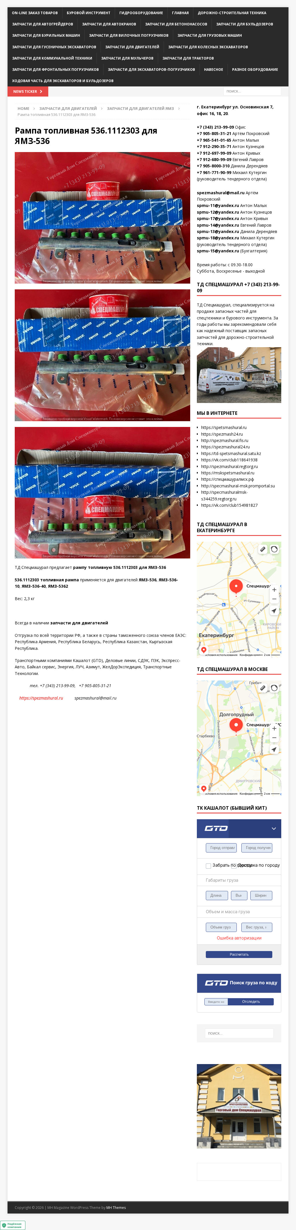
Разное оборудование (255, 69)
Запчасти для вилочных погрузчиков (129, 35)
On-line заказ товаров (35, 12)
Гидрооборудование (141, 12)
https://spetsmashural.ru (224, 427)
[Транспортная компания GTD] (204, 823)
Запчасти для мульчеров (127, 58)
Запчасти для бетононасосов (176, 24)
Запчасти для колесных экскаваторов (208, 47)
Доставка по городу (247, 865)
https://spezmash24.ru (222, 434)
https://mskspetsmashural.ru (227, 473)
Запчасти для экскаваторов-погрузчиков (151, 69)
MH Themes (116, 1207)
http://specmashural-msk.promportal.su (238, 486)
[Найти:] (252, 91)
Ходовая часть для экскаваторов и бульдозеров (63, 80)
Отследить (251, 1002)
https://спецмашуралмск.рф (227, 479)
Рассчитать (239, 954)
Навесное (213, 69)
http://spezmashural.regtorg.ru (229, 466)
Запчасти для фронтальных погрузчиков (55, 69)
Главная (180, 12)
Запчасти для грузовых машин (209, 35)
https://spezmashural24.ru (225, 447)
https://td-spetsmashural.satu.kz (231, 453)
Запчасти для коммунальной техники (52, 58)
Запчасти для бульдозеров (244, 24)
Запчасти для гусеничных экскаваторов (54, 47)
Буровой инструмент (88, 12)
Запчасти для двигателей (132, 47)
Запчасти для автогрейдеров (42, 24)
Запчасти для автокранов (109, 24)
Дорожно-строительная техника (232, 12)
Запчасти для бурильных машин (46, 35)
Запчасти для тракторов (188, 58)
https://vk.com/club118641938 (229, 460)
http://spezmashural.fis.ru (224, 440)
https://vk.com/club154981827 (229, 505)
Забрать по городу (221, 865)
